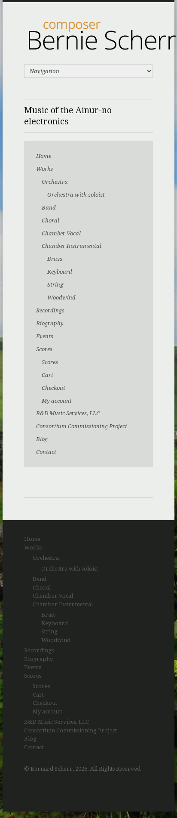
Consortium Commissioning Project (81, 426)
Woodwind (61, 297)
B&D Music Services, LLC (68, 413)
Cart (47, 375)
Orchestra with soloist (76, 194)
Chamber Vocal (61, 233)
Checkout (53, 388)
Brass (54, 259)
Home (43, 156)
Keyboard (59, 272)
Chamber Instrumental (71, 246)
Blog (42, 439)
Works (44, 169)
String (55, 284)
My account (57, 401)
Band (49, 207)
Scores (44, 349)
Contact (46, 452)
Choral (50, 220)
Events (44, 336)
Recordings (50, 310)
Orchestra (55, 182)
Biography (50, 323)
